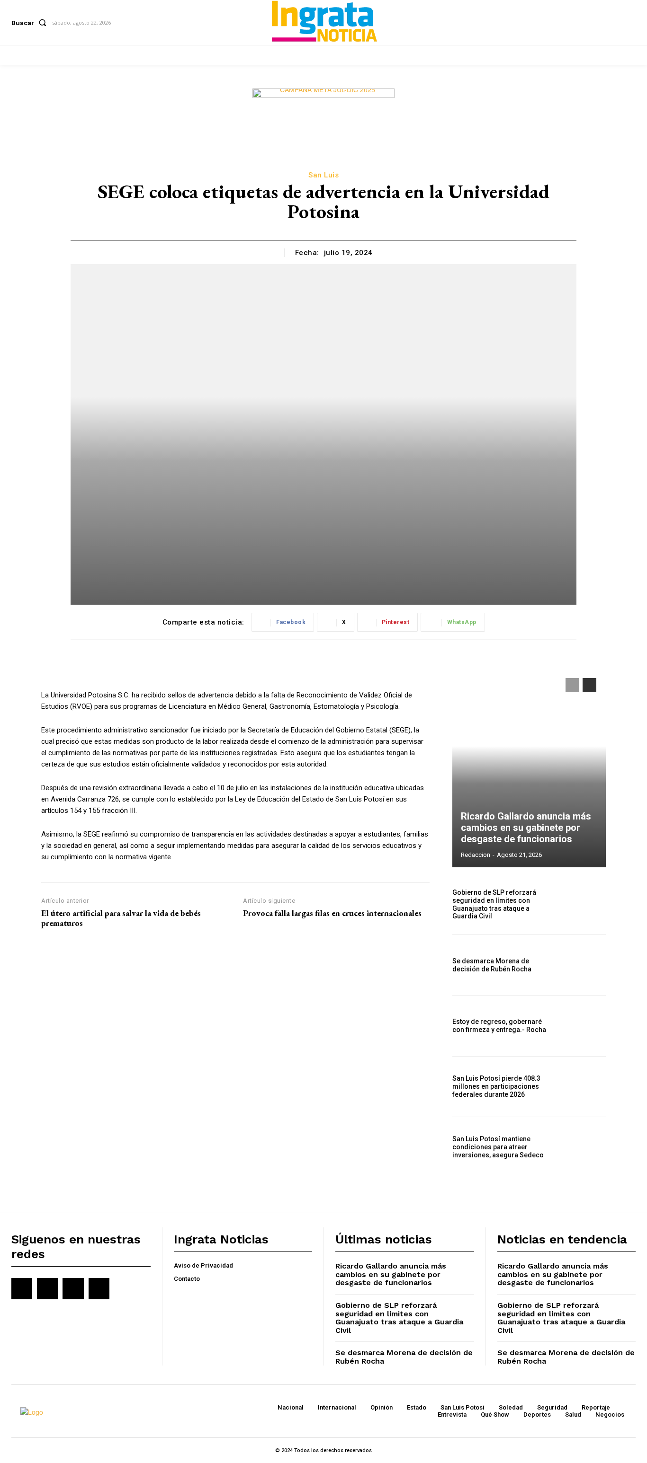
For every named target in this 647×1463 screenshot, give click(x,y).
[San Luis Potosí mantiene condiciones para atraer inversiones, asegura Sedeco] (583, 1147)
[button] (30, 23)
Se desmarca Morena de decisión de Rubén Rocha (491, 965)
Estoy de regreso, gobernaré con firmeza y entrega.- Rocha (499, 1025)
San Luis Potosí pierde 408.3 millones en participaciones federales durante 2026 (496, 1086)
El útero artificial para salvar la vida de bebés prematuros (121, 918)
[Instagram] (47, 1288)
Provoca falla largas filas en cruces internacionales (332, 913)
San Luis (323, 175)
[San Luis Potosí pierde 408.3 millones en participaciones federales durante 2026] (583, 1087)
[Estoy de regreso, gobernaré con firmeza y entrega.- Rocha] (583, 1026)
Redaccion (475, 854)
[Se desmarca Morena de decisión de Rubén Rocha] (583, 965)
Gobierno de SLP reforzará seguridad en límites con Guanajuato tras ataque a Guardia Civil (494, 904)
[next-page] (589, 685)
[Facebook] (21, 1288)
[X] (73, 1288)
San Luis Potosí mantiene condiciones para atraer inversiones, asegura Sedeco (498, 1147)
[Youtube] (99, 1288)
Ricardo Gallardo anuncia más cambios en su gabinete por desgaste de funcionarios (526, 828)
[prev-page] (572, 685)
